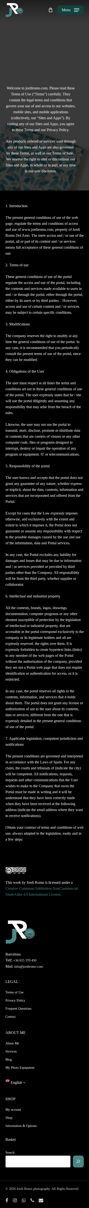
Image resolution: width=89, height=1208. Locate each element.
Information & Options (21, 1126)
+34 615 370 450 (24, 960)
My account (13, 1109)
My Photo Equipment (19, 1067)
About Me (12, 1043)
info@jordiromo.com (28, 966)
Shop (8, 1118)
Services (11, 1051)
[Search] (78, 1161)
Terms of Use (14, 992)
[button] (70, 10)
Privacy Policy (15, 1000)
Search (9, 1152)
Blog (8, 1059)
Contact (10, 1016)
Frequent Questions (18, 1008)
